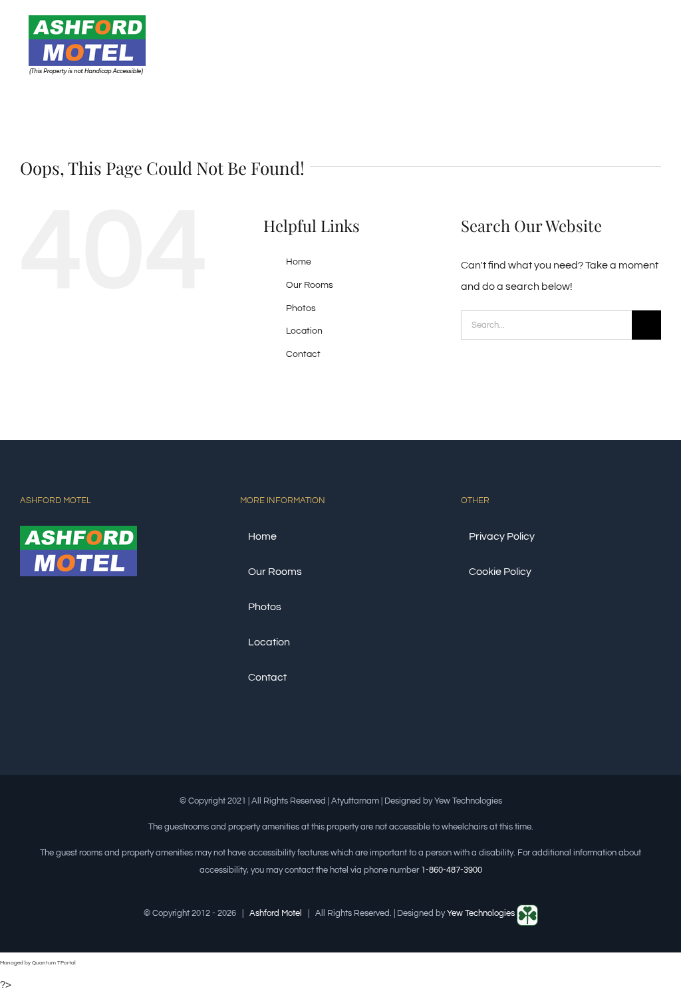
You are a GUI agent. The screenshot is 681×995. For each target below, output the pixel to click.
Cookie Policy (500, 571)
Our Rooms (309, 285)
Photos (301, 308)
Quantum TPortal (54, 963)
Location (304, 331)
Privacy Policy (502, 536)
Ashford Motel (275, 913)
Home (298, 262)
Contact (303, 354)
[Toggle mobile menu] (655, 42)
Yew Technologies (482, 913)
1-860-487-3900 (451, 870)
